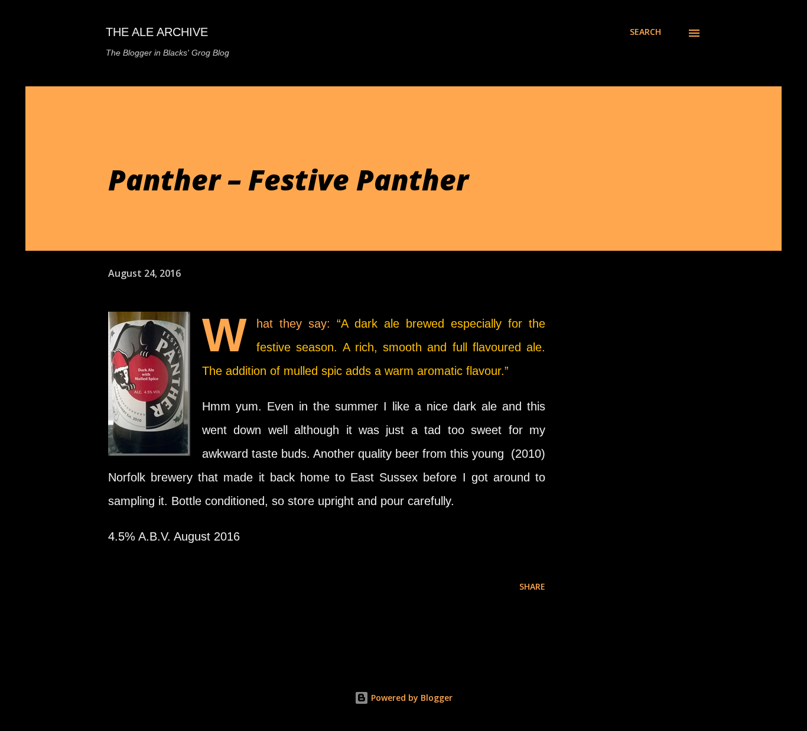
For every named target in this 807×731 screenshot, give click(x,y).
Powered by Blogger (411, 697)
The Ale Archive (157, 31)
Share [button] (532, 586)
